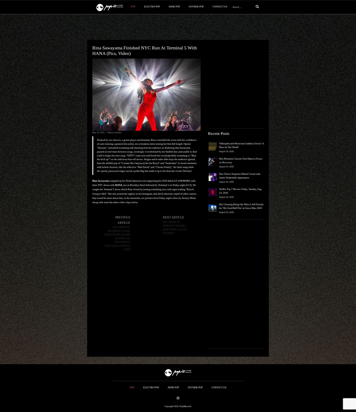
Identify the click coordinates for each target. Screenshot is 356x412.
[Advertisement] (178, 27)
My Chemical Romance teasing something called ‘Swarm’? (175, 227)
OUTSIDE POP (196, 6)
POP (133, 6)
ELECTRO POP (152, 6)
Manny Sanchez (114, 132)
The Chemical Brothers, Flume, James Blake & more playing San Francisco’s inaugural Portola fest (117, 238)
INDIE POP (174, 6)
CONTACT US (219, 6)
